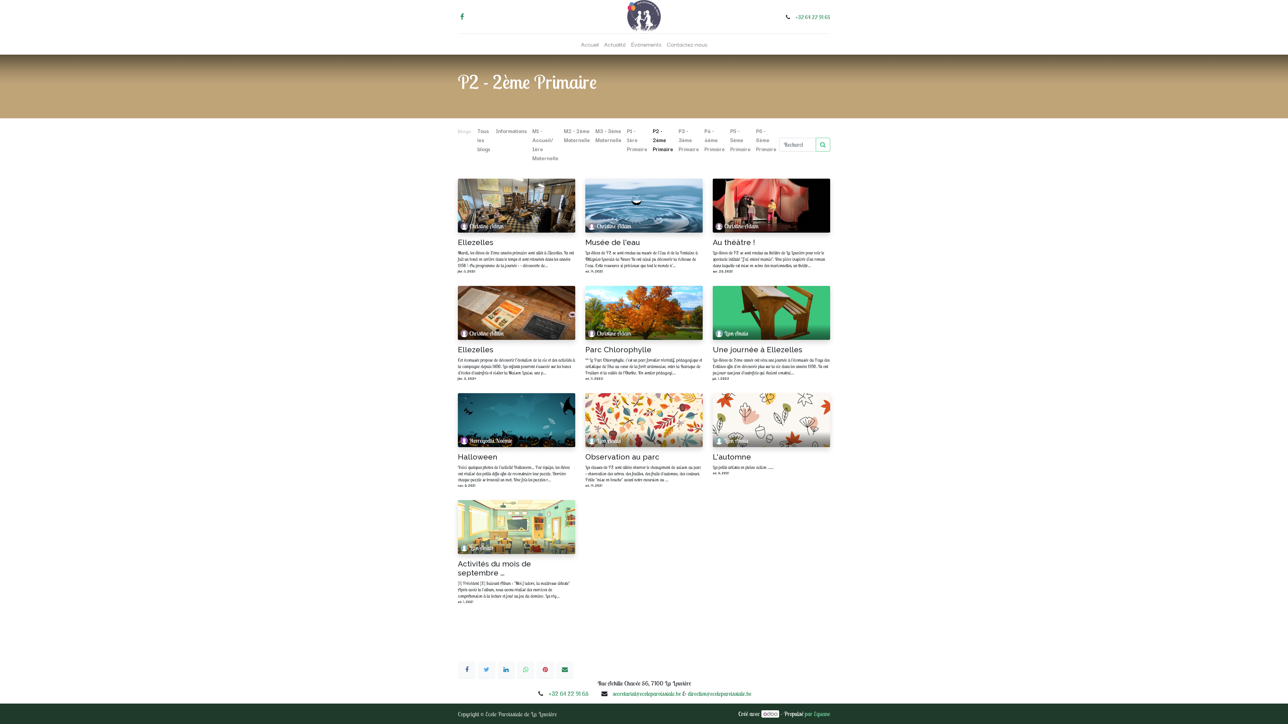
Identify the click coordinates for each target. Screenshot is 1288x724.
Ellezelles (475, 242)
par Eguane (817, 714)
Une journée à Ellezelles (757, 349)
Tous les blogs (483, 140)
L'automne (732, 456)
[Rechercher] (823, 145)
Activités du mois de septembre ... (494, 568)
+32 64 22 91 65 (812, 17)
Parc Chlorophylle (618, 349)
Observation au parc (622, 456)
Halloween (477, 456)
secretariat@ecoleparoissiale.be (646, 694)
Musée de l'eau (612, 242)
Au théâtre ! (734, 242)
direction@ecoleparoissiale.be (719, 694)
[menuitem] (589, 44)
